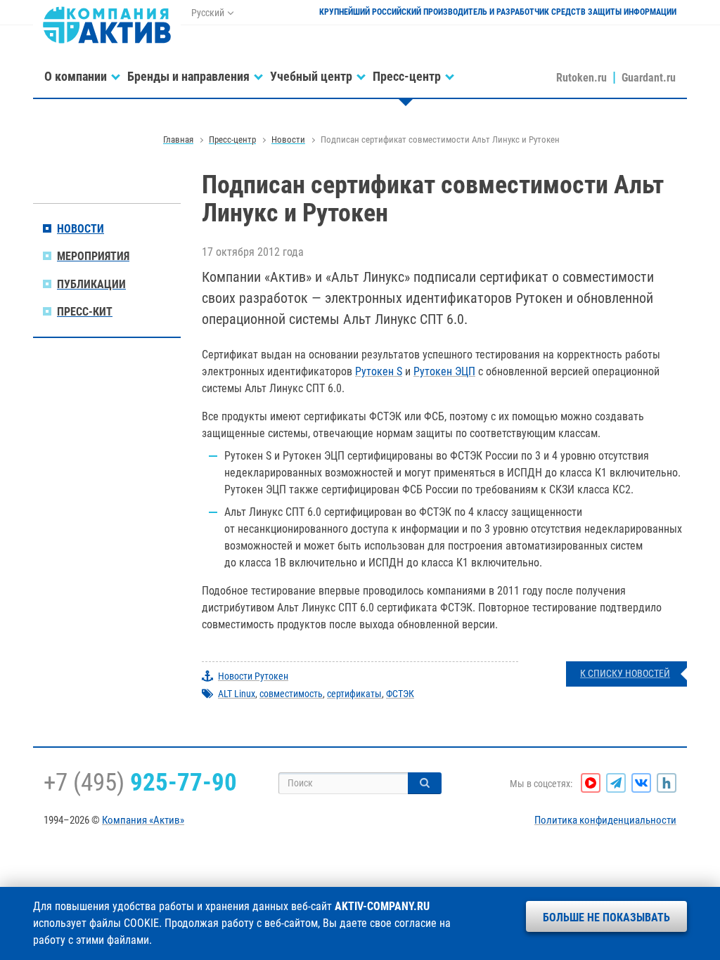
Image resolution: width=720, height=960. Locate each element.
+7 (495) (140, 782)
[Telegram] (616, 783)
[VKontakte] (641, 783)
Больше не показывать (606, 917)
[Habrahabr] (666, 783)
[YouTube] (590, 783)
